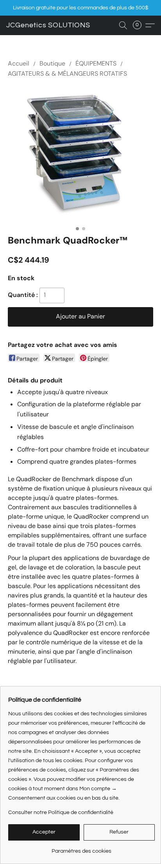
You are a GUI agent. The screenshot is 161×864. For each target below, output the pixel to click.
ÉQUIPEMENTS (95, 63)
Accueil (18, 63)
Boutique (52, 63)
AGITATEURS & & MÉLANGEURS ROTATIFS (67, 73)
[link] (81, 848)
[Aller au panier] (139, 25)
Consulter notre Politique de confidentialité (60, 812)
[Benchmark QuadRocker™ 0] (80, 154)
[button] (48, 25)
